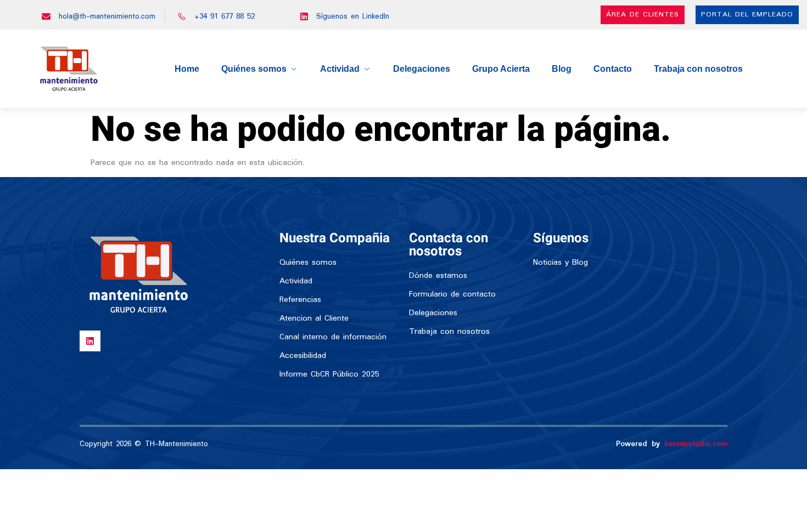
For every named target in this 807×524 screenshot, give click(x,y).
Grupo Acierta (501, 68)
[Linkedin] (90, 341)
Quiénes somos (254, 68)
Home (187, 68)
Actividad (340, 68)
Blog (561, 68)
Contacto (612, 68)
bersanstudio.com (695, 444)
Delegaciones (421, 68)
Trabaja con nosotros (698, 68)
